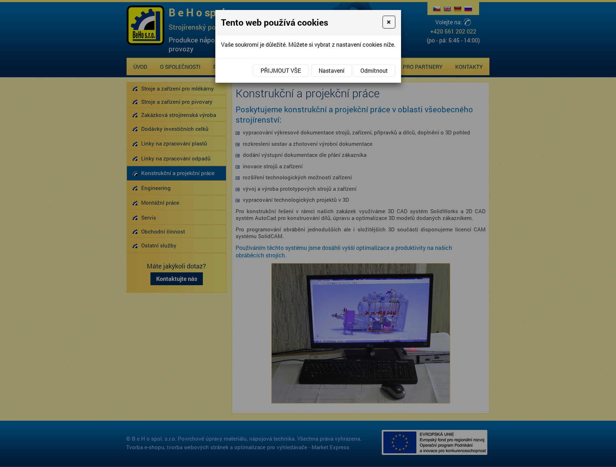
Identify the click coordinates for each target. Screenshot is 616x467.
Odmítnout (374, 70)
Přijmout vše (281, 70)
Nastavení (331, 70)
